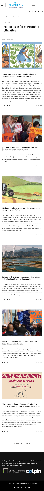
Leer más (5, 105)
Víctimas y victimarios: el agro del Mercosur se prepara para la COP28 (21, 209)
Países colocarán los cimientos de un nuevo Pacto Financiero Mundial (19, 342)
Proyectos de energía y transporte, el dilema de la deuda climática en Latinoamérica (21, 278)
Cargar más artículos (23, 443)
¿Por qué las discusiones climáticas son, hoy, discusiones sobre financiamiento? (20, 148)
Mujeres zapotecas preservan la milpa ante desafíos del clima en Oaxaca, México (19, 75)
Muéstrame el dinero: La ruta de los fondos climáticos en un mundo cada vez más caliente (21, 405)
